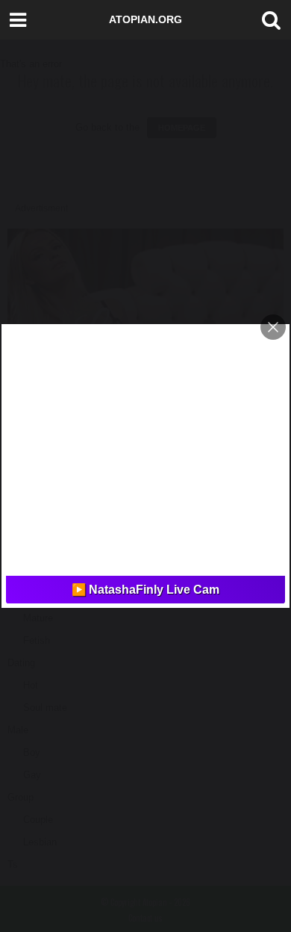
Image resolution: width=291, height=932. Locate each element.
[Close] (273, 327)
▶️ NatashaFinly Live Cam (145, 589)
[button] (267, 20)
